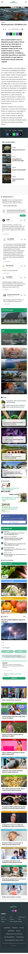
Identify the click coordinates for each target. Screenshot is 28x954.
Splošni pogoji (20, 937)
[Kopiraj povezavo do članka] (20, 34)
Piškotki (18, 930)
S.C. (5, 29)
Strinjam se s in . (12, 674)
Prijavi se (23, 215)
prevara (20, 130)
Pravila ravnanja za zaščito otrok (14, 940)
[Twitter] (10, 34)
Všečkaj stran (15, 522)
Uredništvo (15, 927)
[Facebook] (7, 34)
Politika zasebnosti (9, 937)
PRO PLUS (22, 927)
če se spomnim (6, 647)
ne (3, 645)
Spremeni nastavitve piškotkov (14, 934)
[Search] (26, 2)
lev (6, 130)
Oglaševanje (7, 927)
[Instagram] (16, 911)
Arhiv (24, 616)
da (3, 642)
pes (10, 130)
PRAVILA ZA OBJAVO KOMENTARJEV (10, 205)
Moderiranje (11, 930)
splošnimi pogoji (13, 673)
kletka (14, 130)
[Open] (3, 2)
